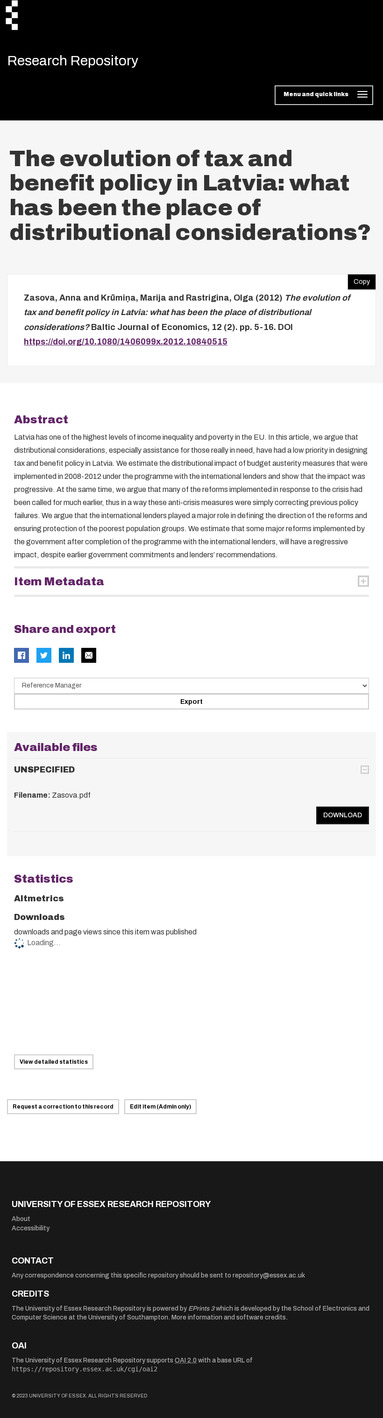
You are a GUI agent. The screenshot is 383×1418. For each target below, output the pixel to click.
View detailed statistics (54, 1062)
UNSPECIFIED (44, 769)
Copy (359, 279)
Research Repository (72, 60)
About (21, 1218)
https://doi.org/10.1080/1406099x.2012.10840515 (125, 341)
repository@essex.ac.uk (269, 1275)
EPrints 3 (201, 1308)
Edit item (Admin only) (160, 1106)
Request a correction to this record (63, 1106)
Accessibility (31, 1228)
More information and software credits (228, 1317)
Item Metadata (59, 582)
